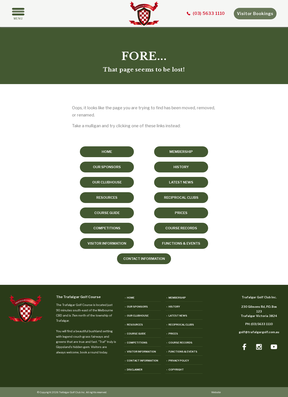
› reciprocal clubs (180, 324)
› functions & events (181, 351)
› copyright (175, 369)
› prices (172, 333)
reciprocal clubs (181, 198)
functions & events (181, 243)
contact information (144, 259)
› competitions (136, 342)
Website (216, 392)
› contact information (141, 360)
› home (130, 297)
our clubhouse (107, 182)
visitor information (107, 243)
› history (173, 306)
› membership (176, 297)
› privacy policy (177, 360)
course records (181, 228)
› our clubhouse (137, 315)
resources (106, 198)
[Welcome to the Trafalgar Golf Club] (144, 24)
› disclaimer (133, 369)
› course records (179, 342)
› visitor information (140, 351)
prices (181, 213)
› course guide (135, 333)
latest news (181, 182)
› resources (134, 324)
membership (181, 152)
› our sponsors (136, 306)
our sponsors (107, 167)
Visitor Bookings (255, 13)
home (107, 152)
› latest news (176, 315)
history (181, 167)
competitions (106, 228)
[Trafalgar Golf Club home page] (25, 321)
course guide (107, 213)
